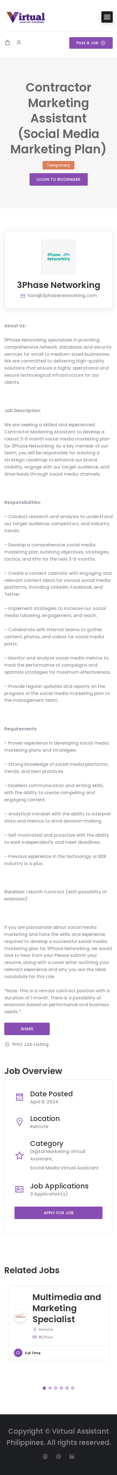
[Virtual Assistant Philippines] (25, 16)
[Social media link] (45, 1456)
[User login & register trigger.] (19, 42)
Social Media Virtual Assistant (64, 1168)
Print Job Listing (30, 1044)
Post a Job (87, 43)
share (27, 1029)
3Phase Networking (58, 285)
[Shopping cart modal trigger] (7, 42)
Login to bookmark (59, 179)
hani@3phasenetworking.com (62, 295)
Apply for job (59, 1213)
